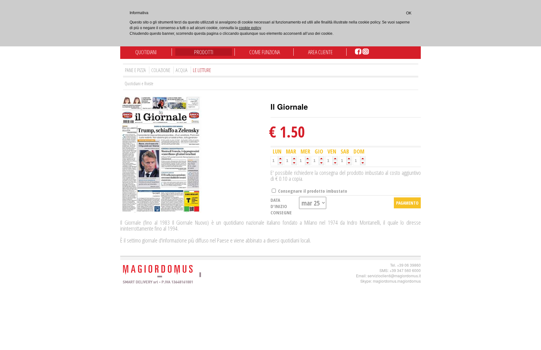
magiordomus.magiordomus (397, 281)
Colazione (160, 70)
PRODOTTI (203, 52)
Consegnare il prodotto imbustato (312, 191)
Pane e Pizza (135, 70)
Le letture (202, 70)
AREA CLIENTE (320, 52)
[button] (280, 158)
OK (408, 12)
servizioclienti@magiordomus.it (394, 275)
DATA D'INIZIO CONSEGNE (281, 206)
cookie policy (250, 28)
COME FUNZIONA (264, 52)
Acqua (182, 70)
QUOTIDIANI (146, 52)
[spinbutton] (274, 161)
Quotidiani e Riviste (139, 83)
